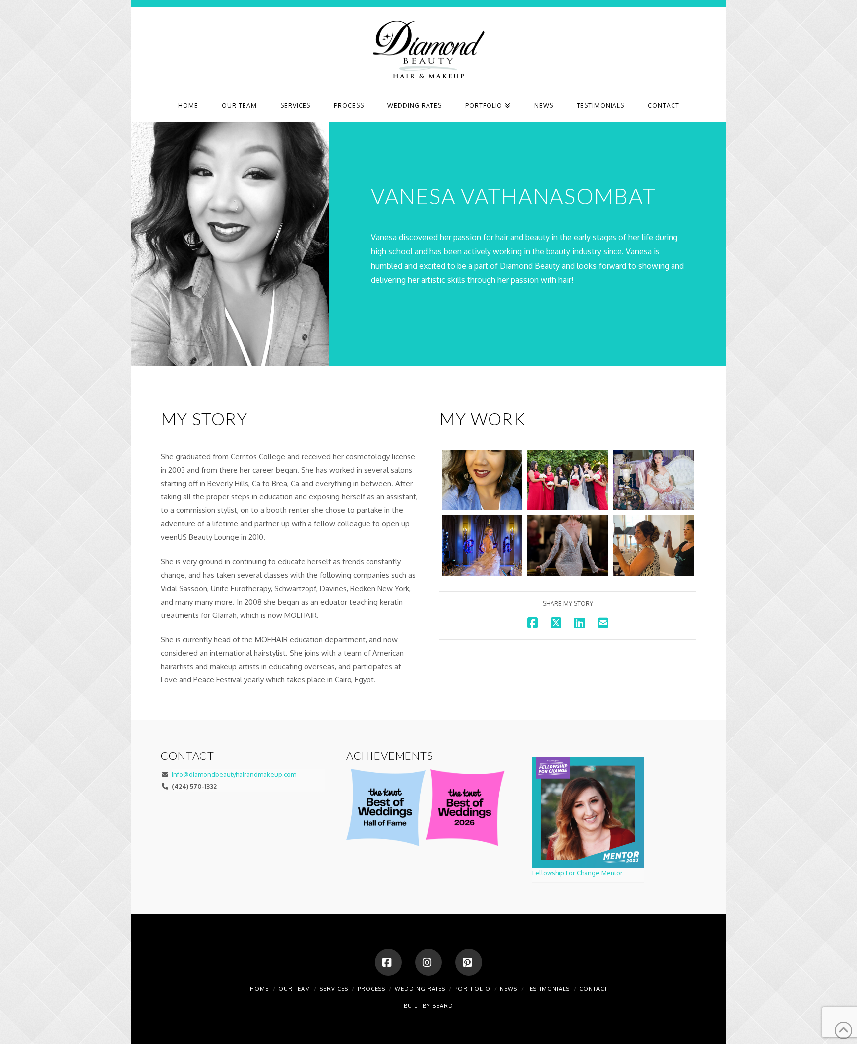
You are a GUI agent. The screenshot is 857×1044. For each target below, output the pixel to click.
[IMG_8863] (567, 480)
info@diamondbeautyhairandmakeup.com (234, 774)
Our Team (294, 988)
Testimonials (548, 988)
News (508, 988)
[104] (653, 480)
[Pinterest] (468, 962)
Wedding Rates (420, 988)
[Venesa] (482, 480)
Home (259, 988)
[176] (482, 545)
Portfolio (472, 988)
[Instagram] (428, 962)
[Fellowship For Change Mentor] (588, 812)
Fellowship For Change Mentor (577, 873)
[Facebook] (388, 962)
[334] (567, 545)
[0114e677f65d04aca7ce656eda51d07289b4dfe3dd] (653, 545)
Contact (593, 988)
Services (334, 988)
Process (371, 988)
